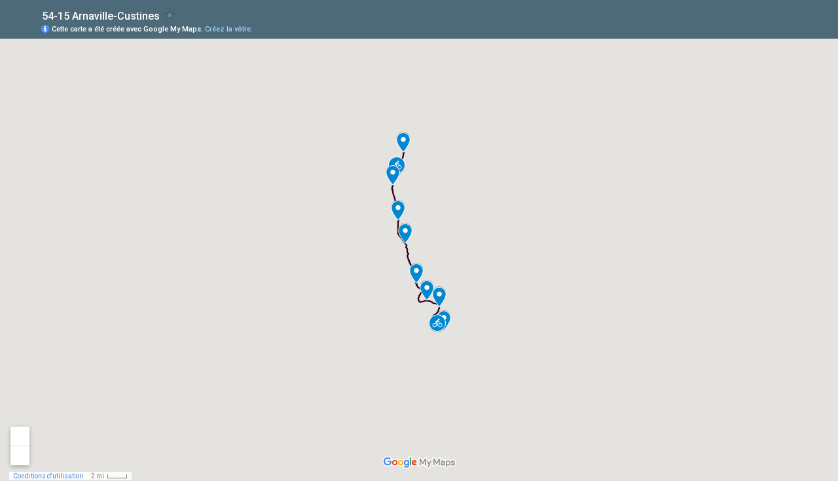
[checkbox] (169, 14)
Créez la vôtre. (229, 29)
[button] (437, 323)
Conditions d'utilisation (48, 476)
